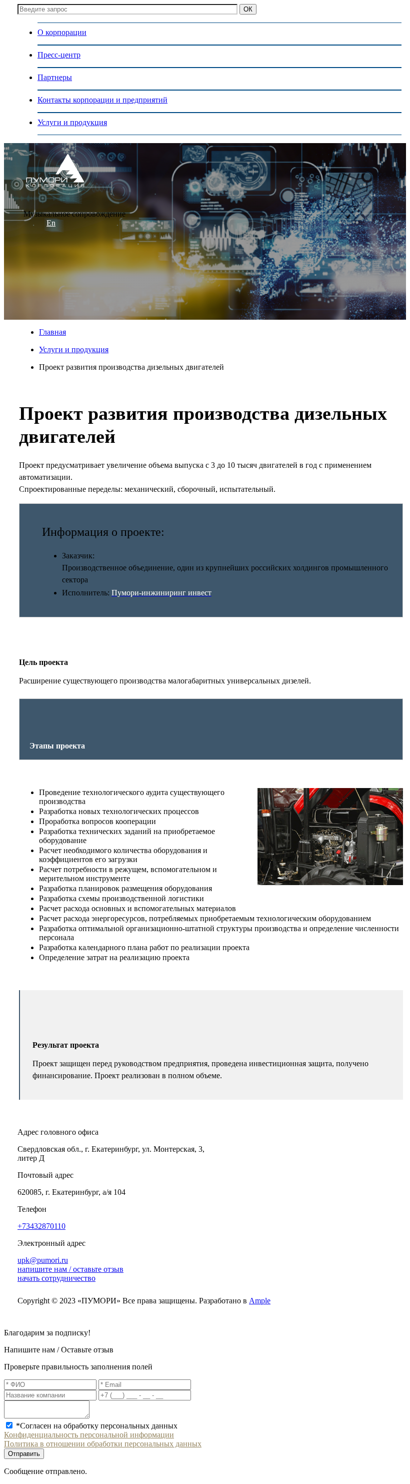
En (51, 223)
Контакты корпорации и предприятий (103, 100)
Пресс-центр (59, 55)
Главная (52, 332)
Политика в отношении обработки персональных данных (103, 1443)
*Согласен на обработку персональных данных (97, 1425)
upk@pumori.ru (43, 1260)
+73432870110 (42, 1226)
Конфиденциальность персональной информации (89, 1434)
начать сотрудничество (57, 1278)
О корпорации (62, 32)
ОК (248, 9)
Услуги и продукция (72, 122)
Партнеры (55, 77)
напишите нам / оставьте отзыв (71, 1269)
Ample (259, 1300)
